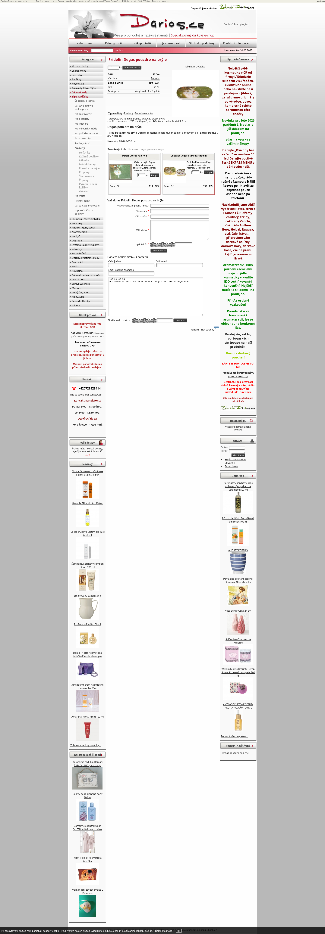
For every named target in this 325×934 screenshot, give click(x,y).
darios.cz (321, 1)
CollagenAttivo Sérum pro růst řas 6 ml (88, 533)
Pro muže (79, 195)
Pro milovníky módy (85, 128)
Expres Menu (79, 70)
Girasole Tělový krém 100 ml (87, 503)
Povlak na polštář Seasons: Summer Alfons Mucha (238, 580)
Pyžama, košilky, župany (85, 245)
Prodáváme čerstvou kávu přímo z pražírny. (238, 374)
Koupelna (77, 270)
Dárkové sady (79, 92)
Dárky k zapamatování (86, 205)
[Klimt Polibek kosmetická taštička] (87, 884)
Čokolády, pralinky (84, 100)
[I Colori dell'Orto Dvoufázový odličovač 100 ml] (238, 545)
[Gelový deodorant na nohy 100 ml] (87, 820)
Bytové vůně (79, 253)
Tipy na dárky (115, 113)
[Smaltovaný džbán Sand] (87, 619)
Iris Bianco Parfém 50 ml (87, 624)
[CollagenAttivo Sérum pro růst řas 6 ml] (87, 558)
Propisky (84, 172)
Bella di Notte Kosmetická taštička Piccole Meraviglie (87, 654)
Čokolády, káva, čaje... (84, 88)
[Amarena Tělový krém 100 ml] (87, 740)
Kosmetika (78, 83)
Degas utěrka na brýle (134, 155)
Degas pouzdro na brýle (235, 753)
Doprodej (77, 240)
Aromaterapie (79, 232)
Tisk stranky (207, 329)
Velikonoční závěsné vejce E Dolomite (87, 891)
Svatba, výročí (82, 143)
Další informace (163, 930)
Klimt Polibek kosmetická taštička (88, 859)
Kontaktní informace (236, 43)
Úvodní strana (83, 43)
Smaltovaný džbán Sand (87, 595)
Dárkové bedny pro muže (86, 275)
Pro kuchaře (81, 123)
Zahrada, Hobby (81, 301)
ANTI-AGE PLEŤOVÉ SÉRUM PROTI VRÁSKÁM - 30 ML (238, 706)
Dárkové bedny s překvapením (83, 107)
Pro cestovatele (83, 114)
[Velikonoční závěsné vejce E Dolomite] (87, 916)
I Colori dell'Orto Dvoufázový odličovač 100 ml (238, 520)
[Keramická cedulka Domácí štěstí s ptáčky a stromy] (87, 788)
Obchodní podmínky (201, 43)
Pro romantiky (82, 138)
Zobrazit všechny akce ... (234, 736)
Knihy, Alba (78, 296)
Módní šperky (87, 164)
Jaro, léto (77, 75)
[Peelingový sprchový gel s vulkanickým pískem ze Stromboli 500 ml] (238, 513)
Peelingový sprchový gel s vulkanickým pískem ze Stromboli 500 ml (238, 486)
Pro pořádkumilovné (86, 133)
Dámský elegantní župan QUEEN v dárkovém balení (87, 827)
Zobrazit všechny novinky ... (85, 745)
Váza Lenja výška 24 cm (238, 610)
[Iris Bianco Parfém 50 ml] (87, 647)
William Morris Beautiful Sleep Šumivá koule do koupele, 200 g (238, 672)
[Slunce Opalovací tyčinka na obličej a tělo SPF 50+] (87, 498)
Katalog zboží (113, 43)
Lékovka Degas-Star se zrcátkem (189, 155)
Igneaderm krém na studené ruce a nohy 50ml (87, 686)
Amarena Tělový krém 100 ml (87, 716)
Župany (83, 180)
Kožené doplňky (89, 156)
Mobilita (76, 288)
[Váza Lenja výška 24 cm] (238, 634)
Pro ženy (128, 113)
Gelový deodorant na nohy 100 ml (87, 795)
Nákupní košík (142, 43)
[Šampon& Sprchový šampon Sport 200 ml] (87, 590)
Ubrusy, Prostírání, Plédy (85, 257)
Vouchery (77, 223)
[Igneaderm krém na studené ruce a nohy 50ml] (87, 711)
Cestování (77, 262)
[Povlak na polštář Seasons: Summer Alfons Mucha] (238, 605)
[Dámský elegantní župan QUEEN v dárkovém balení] (87, 852)
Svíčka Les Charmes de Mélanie (238, 641)
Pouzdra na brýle (144, 113)
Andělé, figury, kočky (83, 227)
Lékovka (84, 160)
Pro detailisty (81, 118)
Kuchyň (76, 236)
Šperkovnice (86, 176)
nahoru (195, 329)
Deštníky (84, 152)
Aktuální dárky (80, 66)
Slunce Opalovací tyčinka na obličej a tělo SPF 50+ (87, 473)
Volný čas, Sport (81, 292)
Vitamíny (77, 249)
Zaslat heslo (231, 466)
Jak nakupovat (171, 43)
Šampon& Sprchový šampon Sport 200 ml (87, 565)
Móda (75, 266)
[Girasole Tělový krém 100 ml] (87, 526)
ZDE (87, 454)
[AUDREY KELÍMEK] (238, 573)
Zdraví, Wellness (81, 283)
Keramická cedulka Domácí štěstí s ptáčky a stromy (88, 763)
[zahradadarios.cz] (236, 8)
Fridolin (155, 78)
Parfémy (76, 79)
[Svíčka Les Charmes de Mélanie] (238, 663)
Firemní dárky (82, 200)
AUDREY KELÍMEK (238, 550)
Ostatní (83, 191)
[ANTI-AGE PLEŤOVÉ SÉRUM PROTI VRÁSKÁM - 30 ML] (238, 731)
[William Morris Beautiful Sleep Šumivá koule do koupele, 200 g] (238, 699)
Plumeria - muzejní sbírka (86, 219)
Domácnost (78, 279)
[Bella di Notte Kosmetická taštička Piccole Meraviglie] (87, 679)
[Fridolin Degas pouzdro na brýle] (195, 93)
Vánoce (76, 305)
